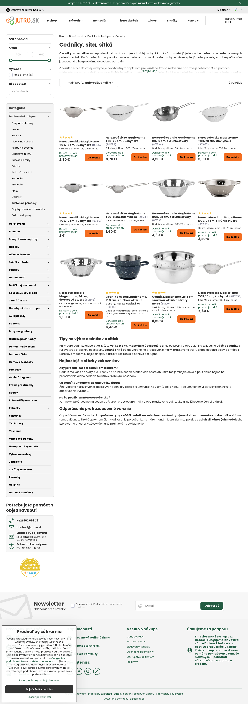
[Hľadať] (210, 20)
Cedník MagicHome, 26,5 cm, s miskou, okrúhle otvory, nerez (173, 300)
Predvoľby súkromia (100, 693)
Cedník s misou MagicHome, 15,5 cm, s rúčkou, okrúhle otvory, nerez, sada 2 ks (126, 300)
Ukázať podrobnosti (39, 697)
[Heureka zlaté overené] (30, 576)
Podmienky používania (169, 693)
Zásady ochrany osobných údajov (134, 693)
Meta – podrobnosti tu (45, 661)
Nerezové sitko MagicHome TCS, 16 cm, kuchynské (218, 294)
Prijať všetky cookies (39, 689)
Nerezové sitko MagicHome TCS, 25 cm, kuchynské (125, 139)
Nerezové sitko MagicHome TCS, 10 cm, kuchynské (79, 219)
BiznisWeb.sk (137, 698)
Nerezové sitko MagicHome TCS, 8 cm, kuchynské (125, 215)
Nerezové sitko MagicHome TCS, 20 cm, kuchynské (218, 139)
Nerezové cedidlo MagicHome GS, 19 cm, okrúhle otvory (173, 139)
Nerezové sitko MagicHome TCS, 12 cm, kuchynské (79, 143)
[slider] (10, 60)
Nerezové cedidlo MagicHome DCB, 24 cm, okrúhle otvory (220, 219)
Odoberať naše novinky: (50, 609)
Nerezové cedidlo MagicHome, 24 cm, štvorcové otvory (73, 296)
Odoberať (212, 606)
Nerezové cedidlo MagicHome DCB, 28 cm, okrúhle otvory (173, 215)
